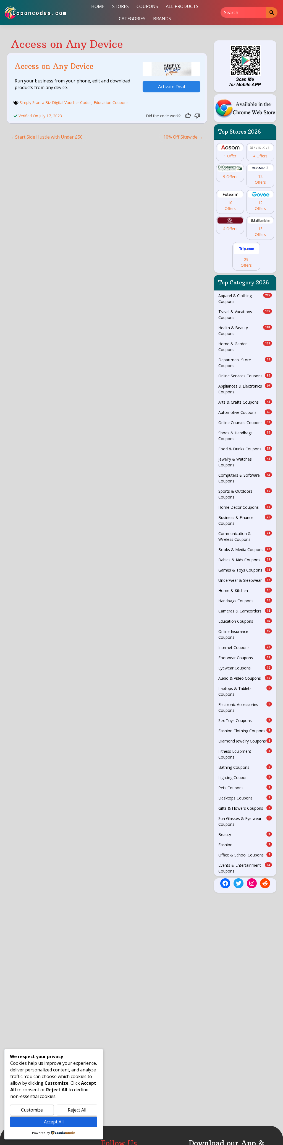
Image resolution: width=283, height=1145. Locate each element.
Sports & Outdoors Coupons (244, 494)
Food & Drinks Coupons (244, 448)
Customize (32, 1110)
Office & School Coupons (244, 855)
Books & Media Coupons (244, 549)
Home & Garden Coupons (244, 346)
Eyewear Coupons (244, 668)
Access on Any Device (54, 66)
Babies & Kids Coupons (244, 559)
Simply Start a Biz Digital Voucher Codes (55, 102)
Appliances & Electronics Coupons (244, 388)
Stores (120, 6)
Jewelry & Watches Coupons (244, 462)
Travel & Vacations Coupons (244, 314)
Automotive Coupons (244, 412)
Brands (162, 18)
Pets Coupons (244, 787)
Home (97, 6)
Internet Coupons (244, 647)
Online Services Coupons (244, 375)
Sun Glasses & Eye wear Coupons (244, 821)
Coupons (147, 6)
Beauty (244, 834)
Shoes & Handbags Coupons (244, 435)
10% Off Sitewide (180, 137)
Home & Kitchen (244, 590)
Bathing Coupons (244, 767)
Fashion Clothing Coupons (244, 730)
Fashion (244, 844)
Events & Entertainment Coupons (244, 868)
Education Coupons (111, 102)
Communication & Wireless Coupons (244, 536)
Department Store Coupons (244, 362)
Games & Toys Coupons (244, 570)
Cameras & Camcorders (244, 611)
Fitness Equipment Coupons (244, 754)
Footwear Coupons (244, 657)
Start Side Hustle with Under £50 (49, 137)
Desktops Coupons (244, 798)
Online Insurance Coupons (244, 634)
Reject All (77, 1110)
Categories (132, 18)
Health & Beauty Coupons (244, 330)
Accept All (54, 1122)
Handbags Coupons (244, 600)
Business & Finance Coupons (244, 520)
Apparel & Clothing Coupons (244, 298)
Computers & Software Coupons (244, 478)
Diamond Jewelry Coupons (244, 741)
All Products (182, 6)
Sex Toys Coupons (244, 720)
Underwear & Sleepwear (244, 580)
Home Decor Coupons (244, 507)
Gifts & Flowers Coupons (244, 808)
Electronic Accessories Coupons (244, 707)
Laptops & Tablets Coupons (244, 691)
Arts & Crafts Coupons (244, 402)
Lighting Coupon (244, 777)
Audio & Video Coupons (244, 678)
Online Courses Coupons (244, 422)
